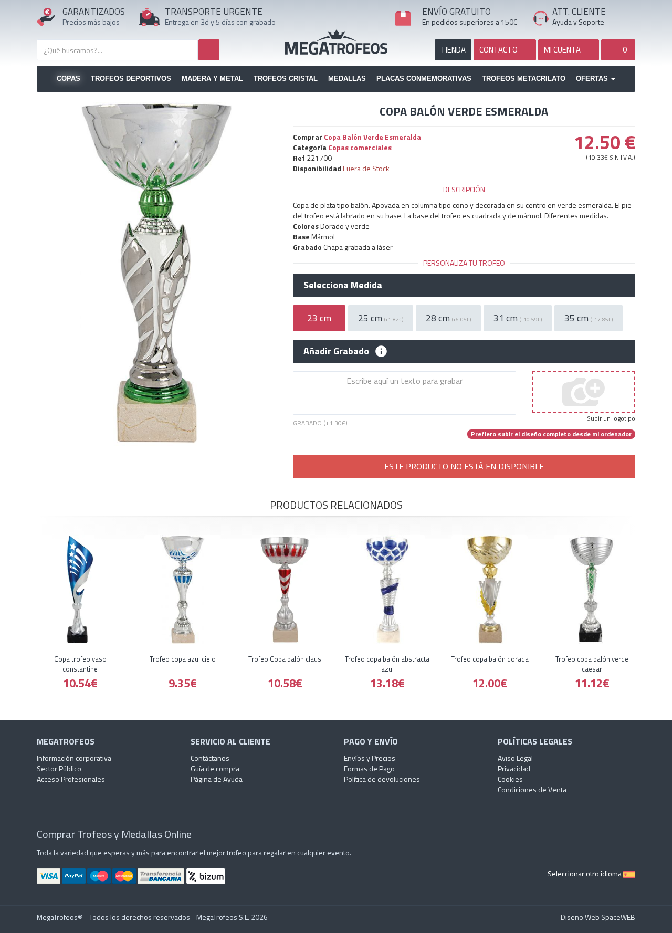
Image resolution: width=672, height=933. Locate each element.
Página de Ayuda (217, 778)
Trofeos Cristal (286, 78)
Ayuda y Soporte (578, 21)
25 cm (380, 318)
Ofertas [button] (593, 78)
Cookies (510, 778)
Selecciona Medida (342, 285)
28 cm (448, 318)
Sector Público (59, 768)
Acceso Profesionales (71, 778)
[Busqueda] (208, 49)
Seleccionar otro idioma (585, 873)
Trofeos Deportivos (131, 78)
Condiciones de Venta (532, 789)
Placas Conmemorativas (423, 78)
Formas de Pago (369, 768)
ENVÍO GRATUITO (456, 11)
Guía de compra (215, 768)
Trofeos (336, 42)
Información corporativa (74, 757)
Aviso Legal (515, 757)
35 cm (588, 318)
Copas (68, 78)
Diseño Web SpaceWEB (598, 916)
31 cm (518, 318)
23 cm (319, 318)
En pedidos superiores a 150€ (470, 21)
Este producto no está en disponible (464, 466)
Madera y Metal (212, 78)
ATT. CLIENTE (579, 11)
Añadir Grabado (336, 351)
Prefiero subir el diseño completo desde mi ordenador (551, 434)
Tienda (453, 50)
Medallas (347, 78)
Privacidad (514, 768)
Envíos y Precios (369, 757)
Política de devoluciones (382, 778)
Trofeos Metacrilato (523, 78)
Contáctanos (210, 757)
